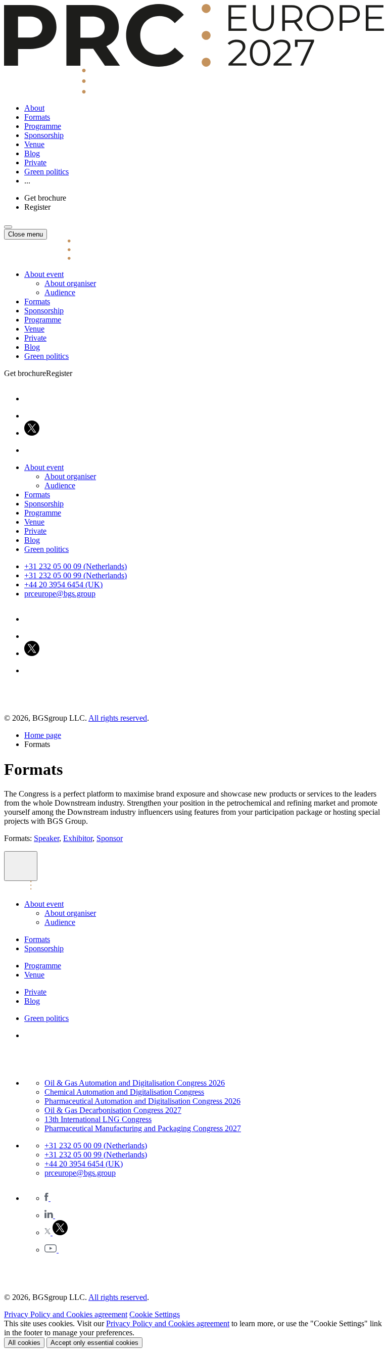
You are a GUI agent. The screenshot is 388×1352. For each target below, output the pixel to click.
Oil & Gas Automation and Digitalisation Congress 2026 (134, 1083)
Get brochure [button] (45, 198)
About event (44, 274)
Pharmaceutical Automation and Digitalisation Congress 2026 (142, 1101)
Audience (59, 292)
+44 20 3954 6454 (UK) (63, 584)
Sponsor (109, 838)
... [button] (27, 180)
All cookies (24, 1342)
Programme (42, 126)
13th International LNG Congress (98, 1119)
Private (35, 162)
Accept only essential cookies (94, 1342)
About (34, 108)
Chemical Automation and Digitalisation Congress (124, 1092)
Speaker (46, 838)
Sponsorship (44, 135)
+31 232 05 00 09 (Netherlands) (75, 566)
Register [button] (37, 207)
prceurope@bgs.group (59, 593)
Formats (37, 117)
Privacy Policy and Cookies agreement (65, 1314)
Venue (34, 144)
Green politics (46, 171)
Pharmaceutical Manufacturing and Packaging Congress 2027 (142, 1128)
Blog (32, 153)
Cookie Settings (154, 1314)
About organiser (70, 283)
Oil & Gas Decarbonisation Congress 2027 (112, 1110)
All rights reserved (117, 718)
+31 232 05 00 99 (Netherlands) (75, 575)
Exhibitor (77, 838)
